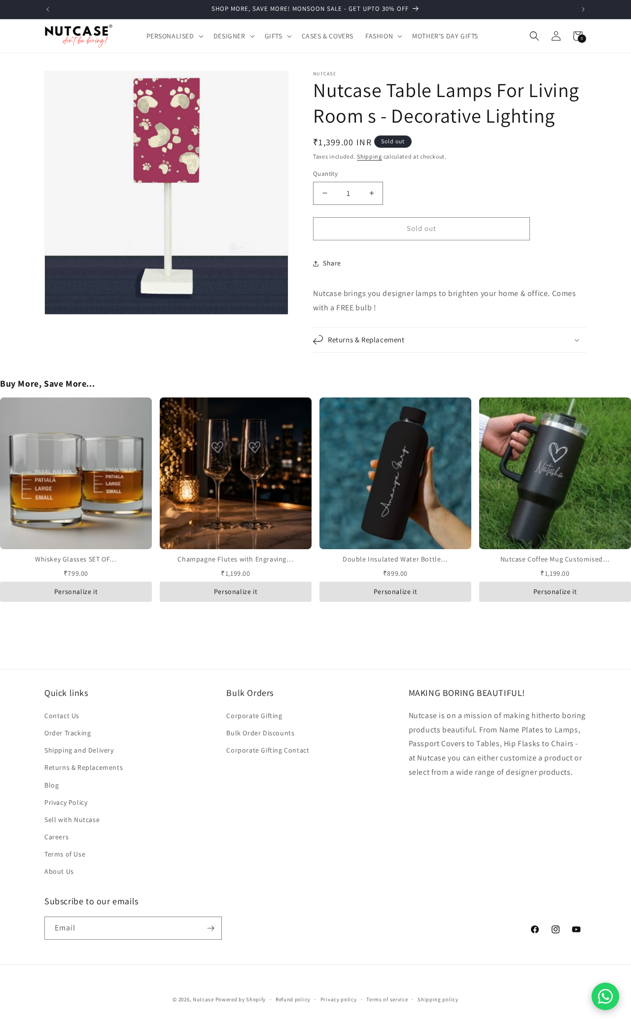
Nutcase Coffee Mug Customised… (555, 559)
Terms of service (387, 999)
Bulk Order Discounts (260, 732)
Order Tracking (67, 732)
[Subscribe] (210, 928)
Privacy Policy (65, 802)
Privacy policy (338, 999)
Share (332, 263)
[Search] (534, 36)
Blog (51, 785)
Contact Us (61, 715)
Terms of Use (64, 854)
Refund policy (293, 999)
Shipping (369, 156)
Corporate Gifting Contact (267, 750)
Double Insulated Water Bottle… (395, 559)
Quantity (325, 173)
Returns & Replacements (83, 767)
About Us (59, 871)
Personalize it (76, 591)
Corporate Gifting (254, 715)
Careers (56, 836)
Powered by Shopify (240, 999)
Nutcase (203, 999)
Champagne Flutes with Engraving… (235, 559)
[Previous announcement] (48, 9)
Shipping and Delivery (79, 750)
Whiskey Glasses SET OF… (76, 559)
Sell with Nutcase (72, 819)
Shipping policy (438, 999)
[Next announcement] (583, 9)
